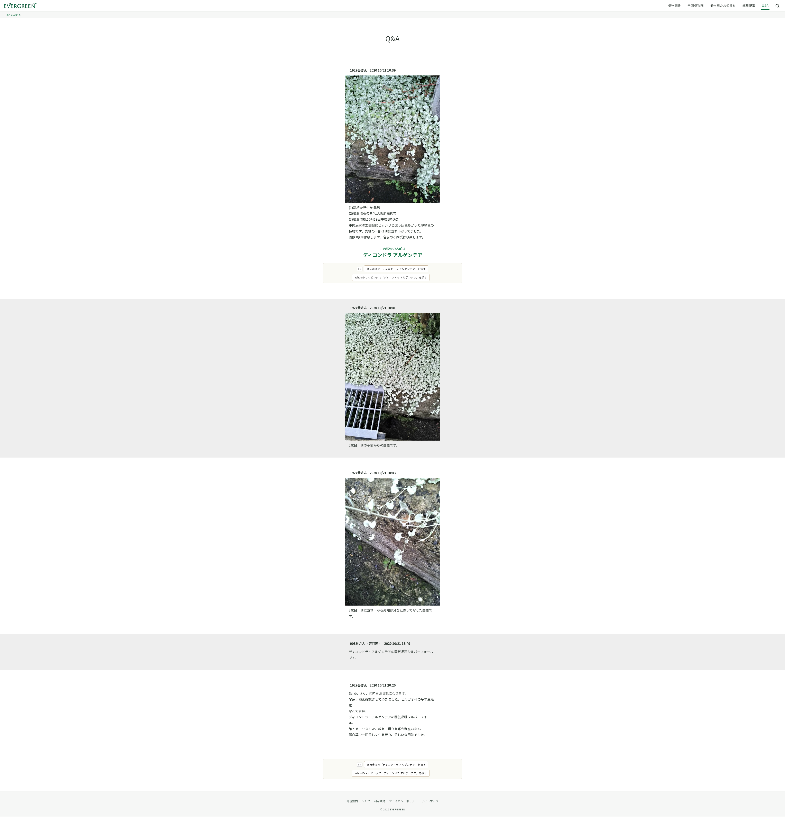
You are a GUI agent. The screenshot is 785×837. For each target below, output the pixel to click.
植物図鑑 (674, 5)
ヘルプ (366, 801)
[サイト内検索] (777, 5)
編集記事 (748, 5)
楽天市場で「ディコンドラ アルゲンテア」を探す (396, 269)
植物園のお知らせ (723, 5)
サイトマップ (429, 801)
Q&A (765, 5)
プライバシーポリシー (403, 801)
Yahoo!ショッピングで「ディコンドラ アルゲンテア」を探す (391, 277)
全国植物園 (695, 5)
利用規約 (379, 801)
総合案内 (352, 801)
